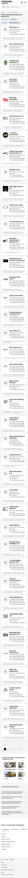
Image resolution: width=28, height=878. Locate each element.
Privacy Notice (4, 864)
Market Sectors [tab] (15, 829)
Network (5, 3)
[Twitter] (6, 859)
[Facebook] (4, 859)
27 (20, 749)
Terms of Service (4, 867)
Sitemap (2, 872)
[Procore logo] (7, 1)
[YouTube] (12, 859)
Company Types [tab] (5, 829)
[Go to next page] (23, 749)
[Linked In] (1, 859)
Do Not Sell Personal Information (7, 869)
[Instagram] (9, 859)
